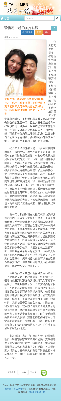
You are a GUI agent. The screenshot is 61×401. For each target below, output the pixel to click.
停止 (47, 32)
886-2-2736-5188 (37, 392)
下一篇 (33, 372)
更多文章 (12, 372)
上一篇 (23, 372)
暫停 (39, 32)
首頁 (6, 18)
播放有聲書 (27, 32)
